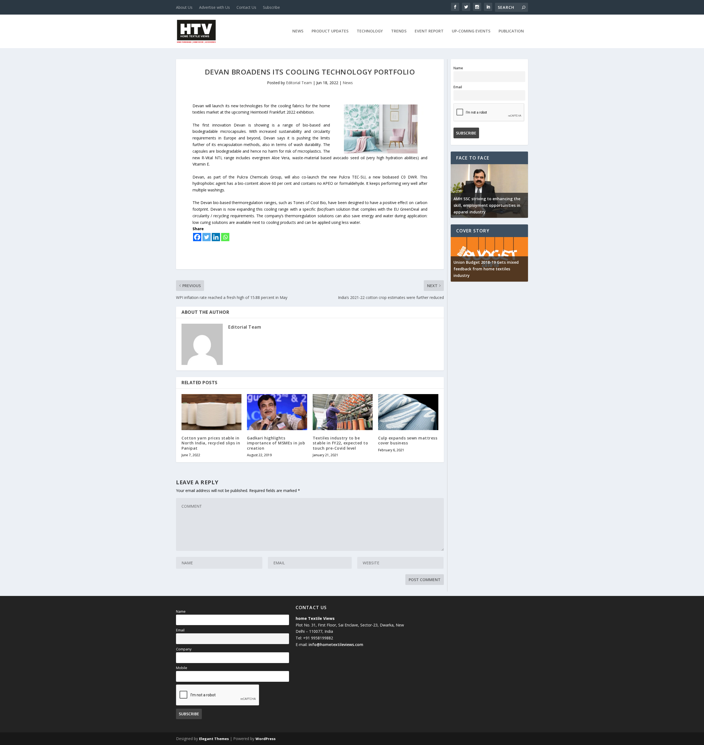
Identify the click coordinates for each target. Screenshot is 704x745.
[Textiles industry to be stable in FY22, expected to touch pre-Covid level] (343, 412)
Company (183, 649)
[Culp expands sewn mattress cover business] (408, 412)
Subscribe (271, 7)
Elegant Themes (214, 738)
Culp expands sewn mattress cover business (407, 440)
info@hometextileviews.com (336, 644)
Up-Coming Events (471, 31)
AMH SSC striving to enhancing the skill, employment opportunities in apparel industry (486, 205)
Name (458, 68)
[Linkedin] (216, 237)
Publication (511, 31)
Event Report (429, 31)
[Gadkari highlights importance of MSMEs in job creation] (277, 412)
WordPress (265, 738)
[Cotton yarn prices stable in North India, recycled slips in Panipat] (211, 412)
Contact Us (246, 7)
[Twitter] (206, 237)
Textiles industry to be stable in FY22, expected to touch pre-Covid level (340, 442)
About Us (184, 7)
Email (457, 87)
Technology (370, 31)
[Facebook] (197, 237)
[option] (489, 191)
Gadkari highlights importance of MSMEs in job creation (276, 442)
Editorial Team (299, 82)
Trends (398, 31)
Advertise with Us (214, 7)
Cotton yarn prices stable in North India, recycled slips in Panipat (211, 442)
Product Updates (330, 31)
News (297, 31)
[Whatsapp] (225, 237)
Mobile (181, 668)
